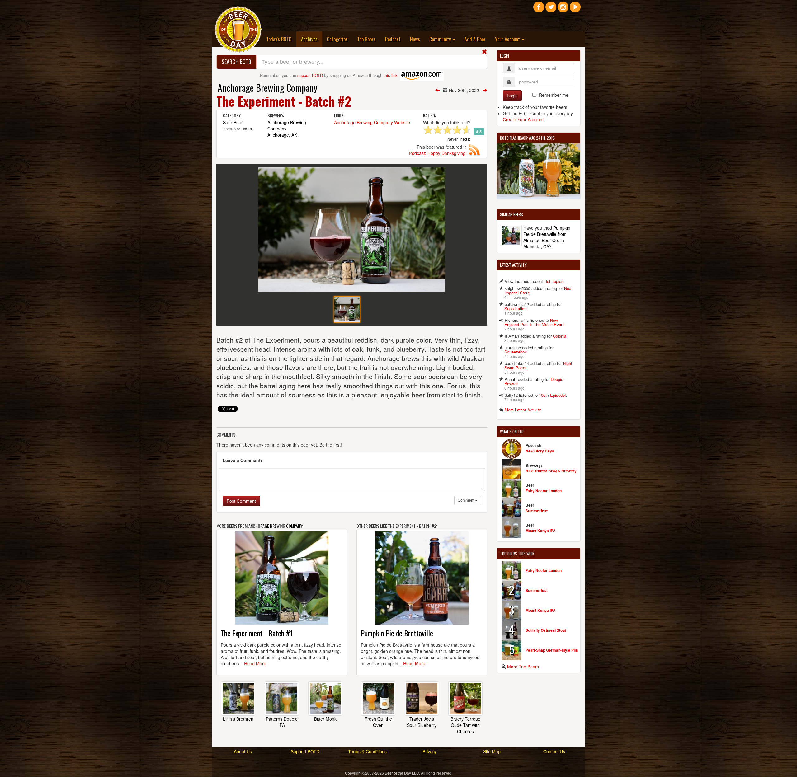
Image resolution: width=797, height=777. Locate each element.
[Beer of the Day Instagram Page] (563, 9)
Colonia (559, 336)
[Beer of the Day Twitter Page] (550, 9)
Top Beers (366, 39)
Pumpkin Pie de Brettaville (397, 633)
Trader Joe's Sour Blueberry (421, 722)
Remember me (553, 95)
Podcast (393, 39)
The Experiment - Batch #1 (257, 633)
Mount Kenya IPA (541, 530)
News (415, 39)
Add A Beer (475, 39)
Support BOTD (305, 751)
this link (391, 75)
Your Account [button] (508, 39)
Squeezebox (515, 352)
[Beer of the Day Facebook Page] (538, 9)
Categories (337, 39)
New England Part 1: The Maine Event (534, 322)
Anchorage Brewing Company (267, 88)
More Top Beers (523, 666)
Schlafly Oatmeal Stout (546, 630)
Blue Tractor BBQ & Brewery (551, 471)
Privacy (429, 751)
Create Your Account (523, 119)
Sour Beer (233, 122)
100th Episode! (552, 395)
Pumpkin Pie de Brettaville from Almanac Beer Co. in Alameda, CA (546, 237)
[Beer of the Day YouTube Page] (575, 9)
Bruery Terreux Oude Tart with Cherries (465, 725)
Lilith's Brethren (238, 719)
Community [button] (440, 39)
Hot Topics (554, 281)
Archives (311, 39)
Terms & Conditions (367, 751)
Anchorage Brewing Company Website (372, 122)
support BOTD (310, 75)
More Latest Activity (523, 410)
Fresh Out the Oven (378, 722)
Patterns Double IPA (282, 722)
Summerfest (537, 510)
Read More (255, 663)
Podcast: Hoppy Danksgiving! (438, 153)
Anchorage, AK (282, 135)
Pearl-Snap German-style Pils (552, 650)
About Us (243, 751)
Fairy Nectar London (544, 491)
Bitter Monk (325, 719)
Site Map (492, 751)
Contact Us (554, 751)
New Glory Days (540, 451)
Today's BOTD (279, 39)
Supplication (515, 308)
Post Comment (241, 500)
